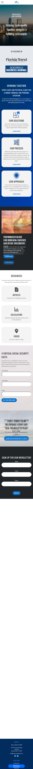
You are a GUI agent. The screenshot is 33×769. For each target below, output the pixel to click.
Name (16, 461)
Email (3, 390)
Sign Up (16, 493)
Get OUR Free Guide (9, 400)
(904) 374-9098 (18, 745)
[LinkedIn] (18, 756)
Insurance (16, 768)
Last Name (5, 380)
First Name (5, 370)
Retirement (16, 763)
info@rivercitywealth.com (16, 753)
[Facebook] (15, 756)
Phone (16, 480)
